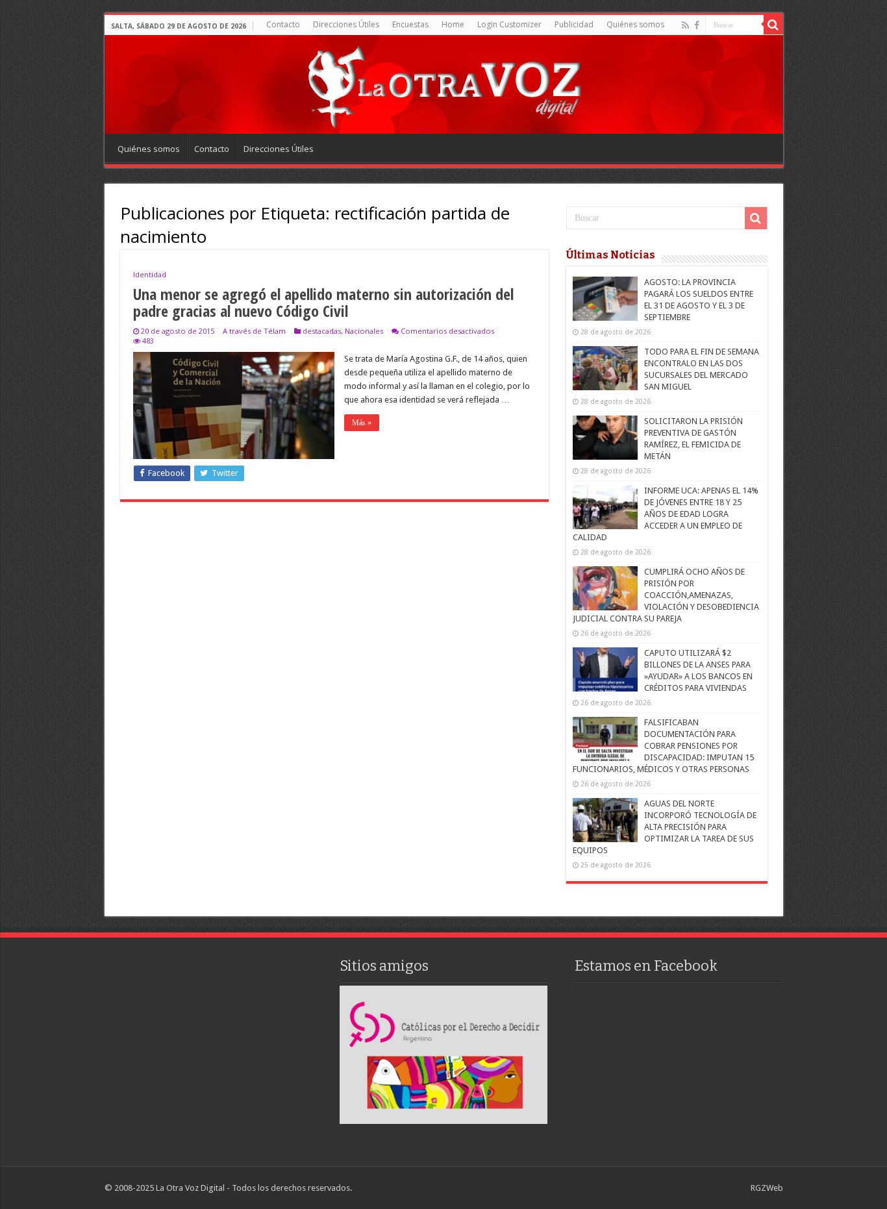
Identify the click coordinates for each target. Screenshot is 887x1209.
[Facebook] (697, 25)
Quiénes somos (635, 24)
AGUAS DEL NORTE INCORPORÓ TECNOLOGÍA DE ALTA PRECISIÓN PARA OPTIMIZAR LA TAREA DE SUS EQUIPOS (664, 827)
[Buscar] (773, 24)
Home (453, 24)
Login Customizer (509, 24)
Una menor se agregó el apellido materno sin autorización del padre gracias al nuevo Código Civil (323, 302)
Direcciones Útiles (346, 24)
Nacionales (364, 331)
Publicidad (574, 24)
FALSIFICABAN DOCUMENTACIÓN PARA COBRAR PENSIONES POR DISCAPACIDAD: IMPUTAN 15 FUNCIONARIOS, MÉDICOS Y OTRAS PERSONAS (663, 745)
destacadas (322, 331)
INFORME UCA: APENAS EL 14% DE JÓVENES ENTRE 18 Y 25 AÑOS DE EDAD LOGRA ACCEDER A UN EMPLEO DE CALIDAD (665, 514)
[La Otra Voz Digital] (443, 83)
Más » (361, 422)
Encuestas (410, 24)
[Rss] (685, 25)
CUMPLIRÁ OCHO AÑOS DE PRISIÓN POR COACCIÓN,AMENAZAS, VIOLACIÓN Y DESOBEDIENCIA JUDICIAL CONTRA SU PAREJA (666, 595)
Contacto (283, 24)
